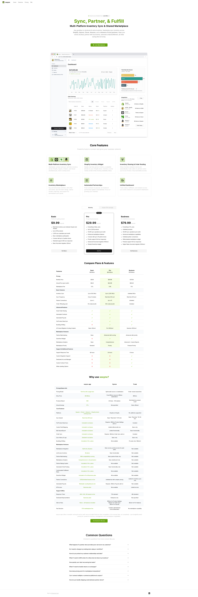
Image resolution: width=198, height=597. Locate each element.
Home (14, 2)
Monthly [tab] (90, 207)
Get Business (133, 250)
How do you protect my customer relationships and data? (85, 553)
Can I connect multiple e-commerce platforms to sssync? (85, 575)
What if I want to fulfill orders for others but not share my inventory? (88, 558)
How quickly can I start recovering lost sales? (82, 562)
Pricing (26, 2)
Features (20, 2)
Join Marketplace (100, 45)
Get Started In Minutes (99, 520)
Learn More (105, 15)
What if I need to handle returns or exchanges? (82, 566)
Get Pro (99, 250)
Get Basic (64, 250)
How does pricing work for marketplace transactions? (84, 571)
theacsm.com (55, 593)
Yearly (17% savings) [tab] (107, 207)
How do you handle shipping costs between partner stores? (86, 580)
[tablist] (99, 207)
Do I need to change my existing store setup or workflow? (86, 549)
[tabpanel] (99, 233)
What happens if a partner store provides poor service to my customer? (90, 544)
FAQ (31, 2)
